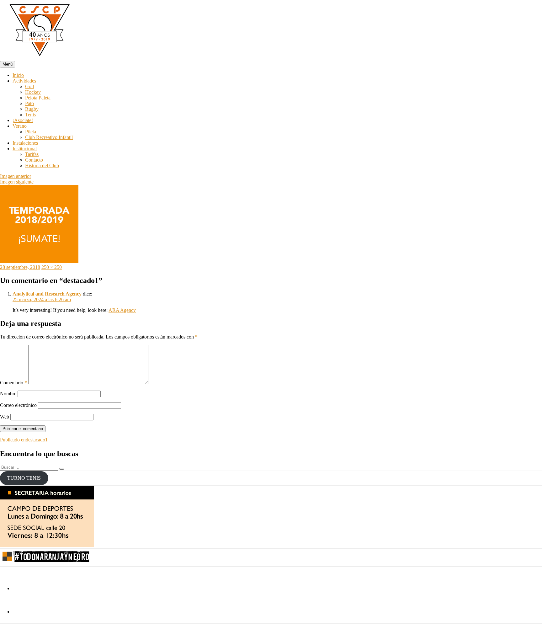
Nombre (8, 393)
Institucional (25, 148)
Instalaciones (25, 143)
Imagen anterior (15, 176)
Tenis (30, 114)
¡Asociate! (23, 120)
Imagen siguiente (17, 181)
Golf (29, 86)
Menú (8, 64)
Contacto (34, 160)
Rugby (32, 109)
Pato (29, 103)
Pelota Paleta (37, 97)
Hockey (33, 92)
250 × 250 (51, 267)
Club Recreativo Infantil (49, 137)
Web (4, 416)
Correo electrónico (18, 405)
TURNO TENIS (24, 478)
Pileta (30, 131)
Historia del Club (42, 165)
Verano (20, 126)
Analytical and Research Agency (47, 293)
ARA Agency (122, 310)
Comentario (13, 382)
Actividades (24, 80)
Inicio (18, 75)
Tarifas (32, 154)
